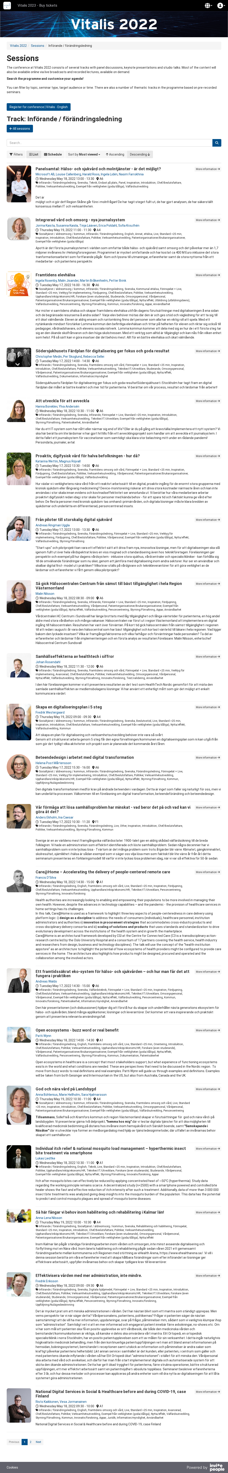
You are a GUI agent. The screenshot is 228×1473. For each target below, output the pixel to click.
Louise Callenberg (68, 174)
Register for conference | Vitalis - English (39, 107)
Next (38, 1442)
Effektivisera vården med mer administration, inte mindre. (89, 1275)
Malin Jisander (68, 280)
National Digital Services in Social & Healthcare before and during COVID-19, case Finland (111, 1393)
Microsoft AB (45, 174)
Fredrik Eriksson (47, 1281)
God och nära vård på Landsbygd (66, 1089)
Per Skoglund (72, 356)
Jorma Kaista (45, 225)
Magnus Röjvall (70, 461)
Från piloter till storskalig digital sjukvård (74, 519)
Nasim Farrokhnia (131, 174)
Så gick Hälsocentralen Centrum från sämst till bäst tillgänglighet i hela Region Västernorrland (109, 585)
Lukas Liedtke (45, 1158)
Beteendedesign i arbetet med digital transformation (85, 757)
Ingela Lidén (109, 174)
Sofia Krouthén (128, 225)
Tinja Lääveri (88, 225)
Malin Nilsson (45, 593)
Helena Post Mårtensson (53, 763)
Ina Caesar (65, 817)
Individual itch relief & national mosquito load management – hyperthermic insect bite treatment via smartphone (111, 1150)
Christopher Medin (49, 356)
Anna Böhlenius (47, 1094)
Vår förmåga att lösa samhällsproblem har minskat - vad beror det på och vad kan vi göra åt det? (113, 809)
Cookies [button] (12, 1467)
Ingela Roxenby (46, 280)
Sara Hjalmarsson (94, 1094)
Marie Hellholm (69, 1094)
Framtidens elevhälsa (55, 275)
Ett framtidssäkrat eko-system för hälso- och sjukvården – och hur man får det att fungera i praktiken (112, 973)
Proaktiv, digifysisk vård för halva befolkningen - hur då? (88, 455)
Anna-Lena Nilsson (49, 1218)
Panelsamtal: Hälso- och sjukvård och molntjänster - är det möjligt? (98, 168)
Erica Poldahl (108, 225)
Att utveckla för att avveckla (62, 400)
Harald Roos (91, 174)
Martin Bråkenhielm (94, 280)
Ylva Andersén (69, 406)
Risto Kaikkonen (47, 1401)
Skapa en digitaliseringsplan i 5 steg (69, 707)
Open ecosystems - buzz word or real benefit (77, 1030)
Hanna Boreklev (46, 406)
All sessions (21, 128)
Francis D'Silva (46, 877)
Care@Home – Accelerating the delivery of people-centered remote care (103, 872)
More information (207, 169)
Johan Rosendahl (48, 662)
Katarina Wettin (47, 461)
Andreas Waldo (46, 981)
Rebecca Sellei (93, 356)
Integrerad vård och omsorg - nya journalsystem (80, 219)
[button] (209, 5)
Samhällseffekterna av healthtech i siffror (75, 656)
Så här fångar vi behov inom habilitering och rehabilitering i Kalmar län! (100, 1212)
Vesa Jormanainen (73, 1401)
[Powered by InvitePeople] (205, 1468)
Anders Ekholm (46, 817)
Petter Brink (117, 280)
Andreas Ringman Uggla (53, 525)
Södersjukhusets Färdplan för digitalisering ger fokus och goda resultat (102, 351)
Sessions (37, 45)
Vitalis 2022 (18, 45)
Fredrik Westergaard (50, 712)
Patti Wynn (43, 1036)
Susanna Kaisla (67, 225)
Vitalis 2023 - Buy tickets (37, 5)
